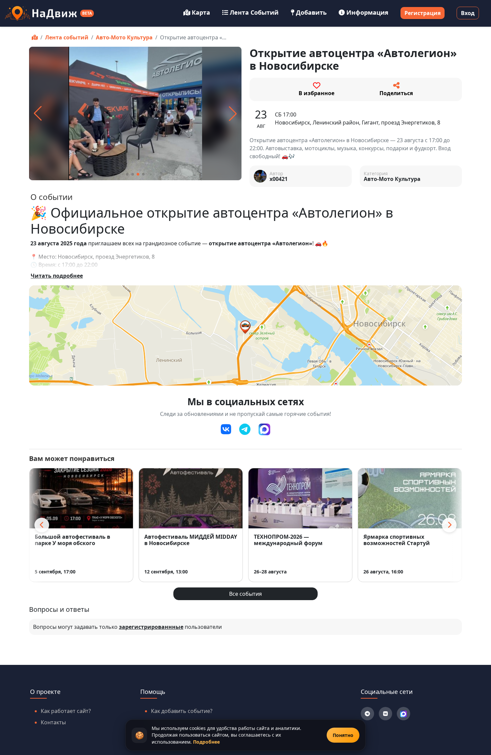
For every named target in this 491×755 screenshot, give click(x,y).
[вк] (226, 429)
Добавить (311, 12)
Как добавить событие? (181, 711)
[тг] (245, 429)
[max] (264, 429)
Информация (367, 12)
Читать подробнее (57, 275)
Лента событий (254, 12)
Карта (201, 12)
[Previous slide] (41, 525)
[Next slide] (449, 525)
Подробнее (206, 742)
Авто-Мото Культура (124, 37)
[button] (127, 174)
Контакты (53, 722)
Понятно (343, 735)
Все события (245, 593)
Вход (468, 13)
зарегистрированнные (151, 627)
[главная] (35, 37)
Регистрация (422, 13)
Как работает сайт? (66, 711)
